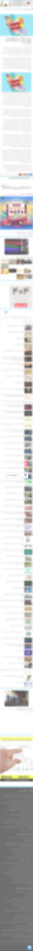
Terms (26, 477)
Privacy (24, 477)
